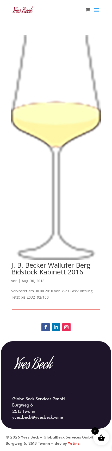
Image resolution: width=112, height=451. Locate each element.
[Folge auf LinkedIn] (56, 327)
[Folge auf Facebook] (45, 327)
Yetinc (73, 444)
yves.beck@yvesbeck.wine (37, 417)
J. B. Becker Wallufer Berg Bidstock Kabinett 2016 (50, 268)
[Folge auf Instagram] (66, 327)
